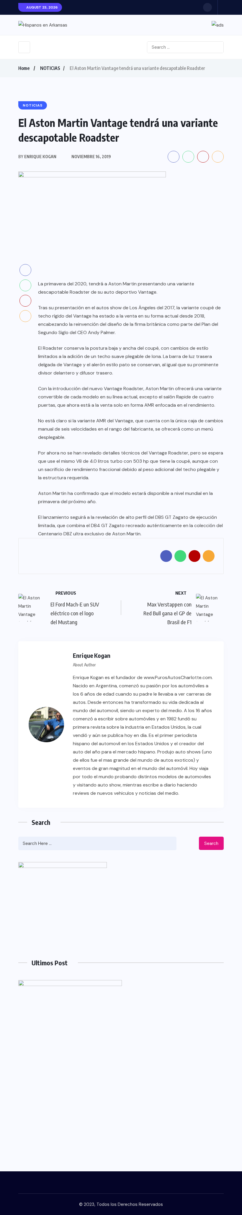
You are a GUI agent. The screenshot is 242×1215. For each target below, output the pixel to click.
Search (211, 843)
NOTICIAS (50, 68)
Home (24, 68)
